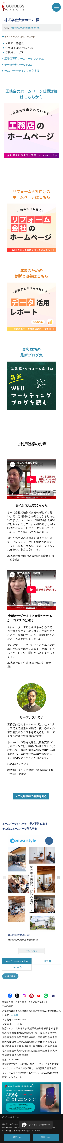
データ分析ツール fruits (18, 64)
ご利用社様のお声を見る (32, 796)
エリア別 (46, 961)
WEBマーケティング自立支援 (21, 70)
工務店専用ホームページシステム (24, 58)
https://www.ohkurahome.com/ (25, 27)
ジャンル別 (16, 967)
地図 (15, 1015)
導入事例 (11, 976)
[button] (36, 1125)
